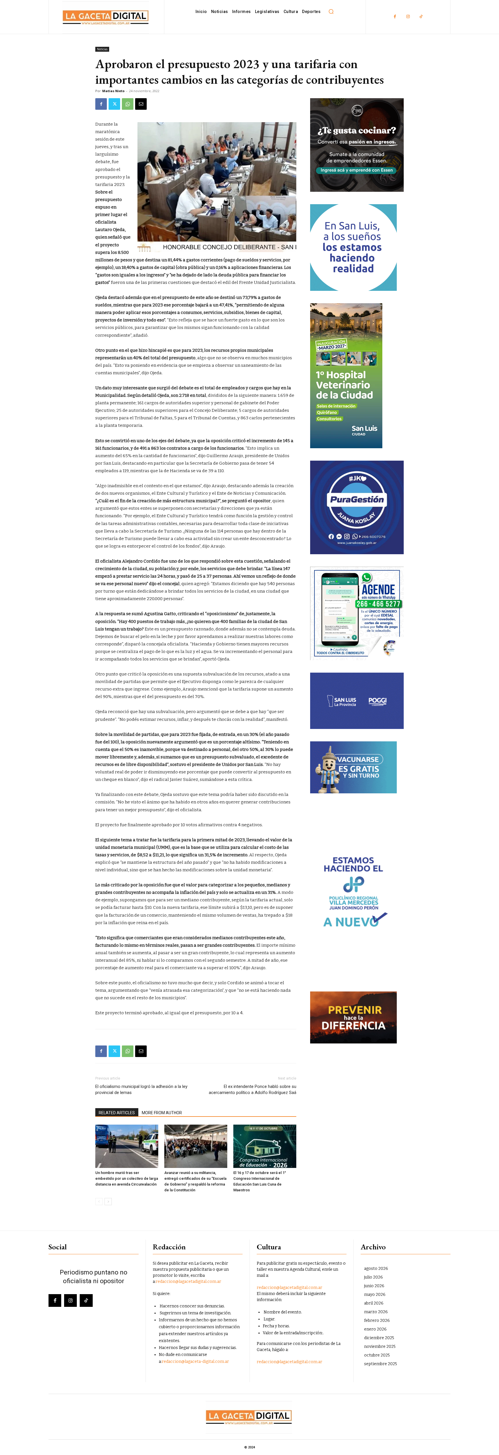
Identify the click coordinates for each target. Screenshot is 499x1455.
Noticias (102, 49)
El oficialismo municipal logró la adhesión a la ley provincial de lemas (141, 1089)
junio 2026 (374, 1285)
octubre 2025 (377, 1355)
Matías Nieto (113, 91)
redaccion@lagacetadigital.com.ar (188, 1281)
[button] (330, 11)
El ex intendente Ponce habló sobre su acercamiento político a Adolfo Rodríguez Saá (252, 1089)
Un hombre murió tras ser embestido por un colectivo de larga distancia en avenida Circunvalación (126, 1178)
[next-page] (108, 1201)
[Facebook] (395, 17)
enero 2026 (375, 1329)
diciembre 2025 (379, 1337)
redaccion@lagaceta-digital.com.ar (195, 1361)
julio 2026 (373, 1277)
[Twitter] (114, 104)
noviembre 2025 (380, 1346)
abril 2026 (373, 1303)
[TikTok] (421, 17)
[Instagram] (408, 17)
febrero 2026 (377, 1320)
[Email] (141, 104)
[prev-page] (99, 1201)
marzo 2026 (376, 1311)
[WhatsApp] (127, 104)
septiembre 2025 (380, 1363)
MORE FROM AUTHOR (162, 1112)
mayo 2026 (375, 1294)
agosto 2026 (376, 1268)
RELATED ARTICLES (117, 1112)
